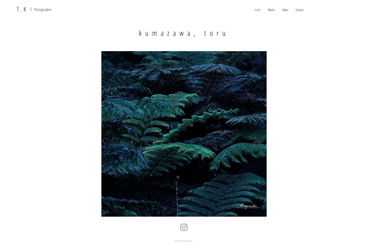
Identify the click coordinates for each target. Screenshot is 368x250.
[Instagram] (184, 227)
